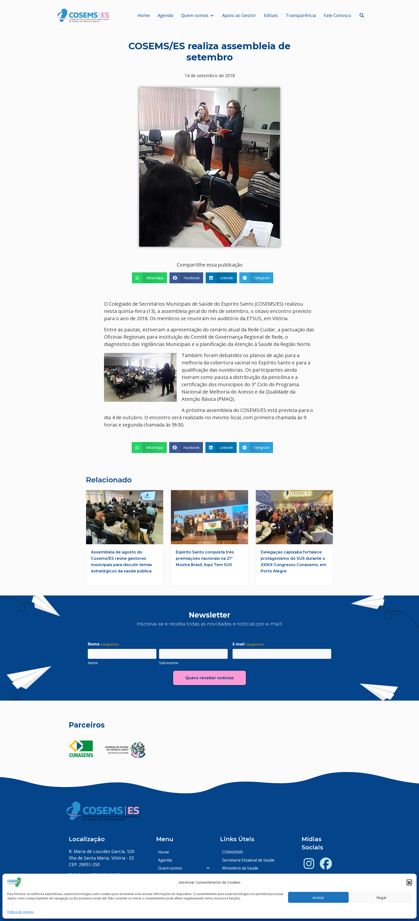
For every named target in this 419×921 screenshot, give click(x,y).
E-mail (248, 644)
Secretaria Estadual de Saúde (248, 860)
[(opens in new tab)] (81, 748)
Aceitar (318, 897)
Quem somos (170, 868)
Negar (381, 897)
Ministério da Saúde (240, 868)
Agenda (165, 860)
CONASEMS (232, 852)
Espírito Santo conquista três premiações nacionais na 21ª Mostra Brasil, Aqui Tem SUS (205, 558)
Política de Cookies (20, 912)
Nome (93, 662)
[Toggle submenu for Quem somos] (212, 15)
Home (163, 852)
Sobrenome (168, 662)
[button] (409, 882)
